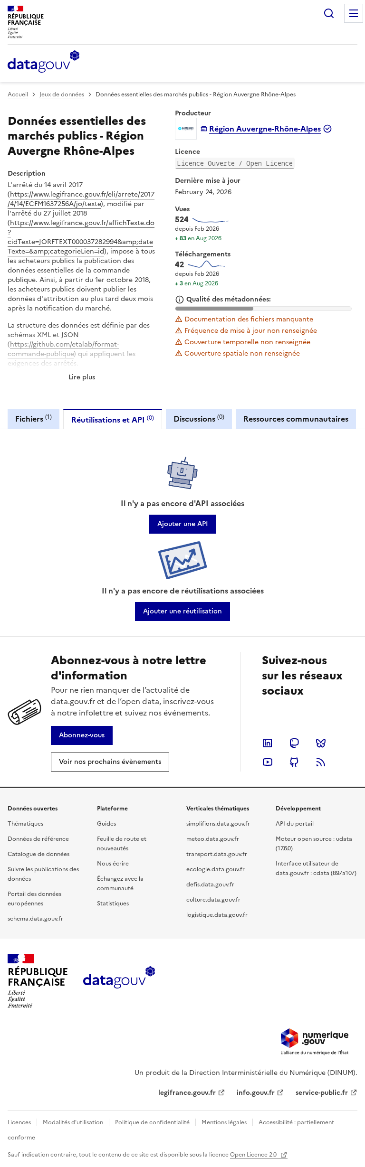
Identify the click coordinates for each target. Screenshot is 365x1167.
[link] (182, 524)
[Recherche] (328, 13)
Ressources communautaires (295, 418)
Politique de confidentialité (152, 1122)
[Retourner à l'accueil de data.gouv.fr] (43, 62)
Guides (106, 823)
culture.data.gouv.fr (213, 899)
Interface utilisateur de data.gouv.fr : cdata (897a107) (316, 868)
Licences (19, 1122)
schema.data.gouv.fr (35, 918)
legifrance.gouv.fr (187, 1093)
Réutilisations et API (112, 419)
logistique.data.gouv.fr (217, 915)
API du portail (295, 823)
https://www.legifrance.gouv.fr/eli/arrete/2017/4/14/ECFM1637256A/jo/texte (81, 199)
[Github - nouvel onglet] (294, 762)
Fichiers (33, 418)
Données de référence (38, 839)
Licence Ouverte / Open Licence (235, 163)
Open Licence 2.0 (254, 1154)
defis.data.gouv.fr (210, 884)
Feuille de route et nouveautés (121, 844)
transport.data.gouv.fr (216, 854)
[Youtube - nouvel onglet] (267, 762)
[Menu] (353, 13)
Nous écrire (113, 863)
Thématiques (25, 823)
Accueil (18, 94)
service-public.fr (322, 1093)
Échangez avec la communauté (120, 884)
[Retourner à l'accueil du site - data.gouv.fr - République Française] (119, 980)
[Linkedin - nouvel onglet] (267, 743)
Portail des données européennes (34, 899)
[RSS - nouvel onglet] (320, 762)
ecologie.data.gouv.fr (215, 869)
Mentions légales (224, 1122)
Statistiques (113, 903)
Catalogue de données (38, 854)
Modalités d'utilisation (73, 1122)
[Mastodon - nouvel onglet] (294, 743)
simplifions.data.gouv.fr (218, 823)
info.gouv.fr (256, 1093)
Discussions (198, 418)
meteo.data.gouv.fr (212, 839)
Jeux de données (61, 94)
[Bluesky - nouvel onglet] (320, 743)
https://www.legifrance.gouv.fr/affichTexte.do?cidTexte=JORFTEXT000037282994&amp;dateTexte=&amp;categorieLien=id (81, 237)
